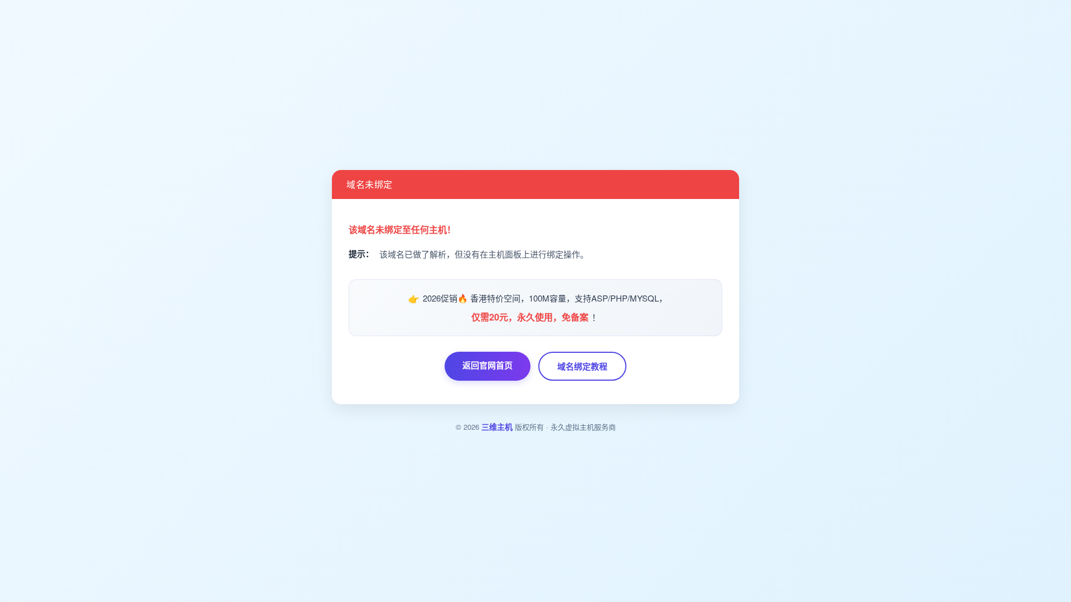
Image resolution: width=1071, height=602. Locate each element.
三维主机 (497, 426)
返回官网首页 (487, 365)
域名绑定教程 (582, 366)
